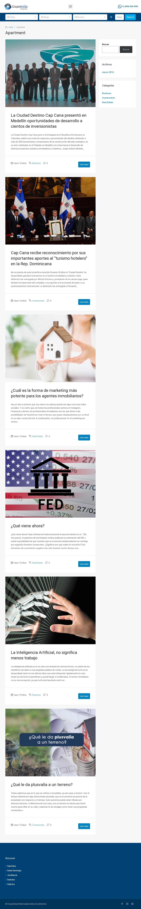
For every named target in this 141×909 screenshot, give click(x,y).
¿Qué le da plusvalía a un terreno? (42, 784)
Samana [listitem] (11, 880)
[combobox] (21, 17)
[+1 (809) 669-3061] (120, 6)
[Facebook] (122, 904)
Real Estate (37, 436)
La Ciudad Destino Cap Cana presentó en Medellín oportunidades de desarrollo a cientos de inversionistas (48, 121)
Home (11, 27)
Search (130, 17)
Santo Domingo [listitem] (14, 870)
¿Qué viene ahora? (27, 525)
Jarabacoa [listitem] (12, 875)
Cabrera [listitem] (11, 884)
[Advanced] (111, 17)
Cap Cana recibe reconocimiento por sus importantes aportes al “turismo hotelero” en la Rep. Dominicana (49, 258)
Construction (38, 301)
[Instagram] (127, 904)
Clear (119, 17)
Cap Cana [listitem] (11, 866)
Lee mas (84, 164)
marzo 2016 (108, 72)
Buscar (105, 44)
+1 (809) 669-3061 (130, 6)
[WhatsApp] (133, 904)
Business (36, 163)
